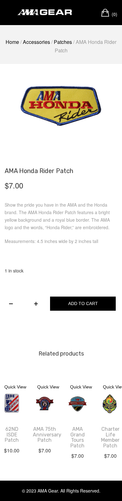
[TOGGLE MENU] (9, 12)
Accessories (36, 41)
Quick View (15, 386)
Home (12, 41)
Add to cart (83, 303)
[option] (61, 105)
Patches (63, 41)
